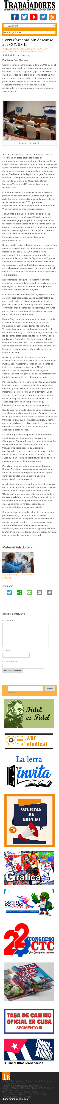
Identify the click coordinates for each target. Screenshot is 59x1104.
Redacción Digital (11, 51)
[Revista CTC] (29, 1001)
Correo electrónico (11, 661)
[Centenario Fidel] (29, 726)
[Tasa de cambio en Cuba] (29, 1032)
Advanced (11, 692)
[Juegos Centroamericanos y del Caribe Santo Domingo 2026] (29, 917)
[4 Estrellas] (11, 55)
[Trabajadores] (6, 1076)
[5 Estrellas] (13, 55)
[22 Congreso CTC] (29, 955)
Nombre (7, 650)
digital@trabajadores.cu (15, 1099)
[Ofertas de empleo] (29, 820)
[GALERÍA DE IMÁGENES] (29, 883)
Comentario (8, 620)
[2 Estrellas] (6, 55)
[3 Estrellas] (8, 55)
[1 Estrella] (3, 55)
